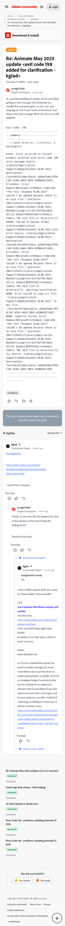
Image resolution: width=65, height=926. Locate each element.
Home (10, 16)
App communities (26, 16)
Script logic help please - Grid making (25, 787)
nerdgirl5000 (18, 88)
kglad (14, 444)
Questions (34, 19)
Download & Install (16, 19)
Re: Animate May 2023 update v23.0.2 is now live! (32, 770)
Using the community (17, 904)
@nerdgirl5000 (13, 453)
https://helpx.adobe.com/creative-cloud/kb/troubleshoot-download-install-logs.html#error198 (26, 469)
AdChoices (15, 921)
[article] (32, 472)
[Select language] (42, 7)
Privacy (47, 904)
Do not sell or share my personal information (27, 916)
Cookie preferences (15, 910)
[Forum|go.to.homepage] (24, 6)
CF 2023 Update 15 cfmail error (22, 803)
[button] (6, 7)
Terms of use (35, 904)
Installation (13, 392)
